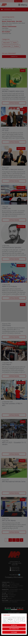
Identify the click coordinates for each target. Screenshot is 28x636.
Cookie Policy (10, 619)
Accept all (14, 625)
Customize (14, 632)
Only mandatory (14, 629)
